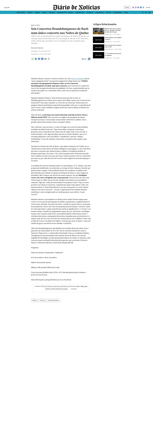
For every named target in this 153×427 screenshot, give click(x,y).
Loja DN (6, 7)
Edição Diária (21, 12)
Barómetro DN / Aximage (65, 12)
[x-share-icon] (36, 59)
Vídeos (44, 12)
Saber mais (83, 286)
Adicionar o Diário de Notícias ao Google (56, 289)
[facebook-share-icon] (39, 59)
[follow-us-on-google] (89, 59)
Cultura (42, 300)
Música (34, 300)
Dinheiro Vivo (80, 12)
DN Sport (52, 12)
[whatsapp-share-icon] (32, 59)
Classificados (118, 12)
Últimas (30, 12)
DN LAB (108, 12)
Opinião (37, 12)
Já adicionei (74, 289)
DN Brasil (90, 12)
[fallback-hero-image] (98, 31)
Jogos (126, 12)
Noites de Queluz (77, 79)
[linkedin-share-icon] (42, 59)
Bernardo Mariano (37, 48)
